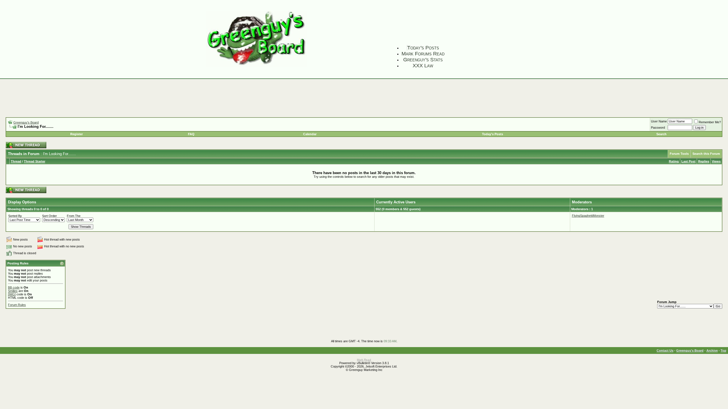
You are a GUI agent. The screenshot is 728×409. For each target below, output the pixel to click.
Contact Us (665, 350)
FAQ (191, 134)
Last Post (688, 161)
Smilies (13, 291)
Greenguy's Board (26, 122)
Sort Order (49, 216)
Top (723, 350)
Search (661, 134)
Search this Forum (706, 153)
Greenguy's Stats (423, 59)
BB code (14, 287)
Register (76, 134)
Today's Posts (423, 48)
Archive (712, 350)
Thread (16, 161)
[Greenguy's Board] (256, 66)
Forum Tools (679, 153)
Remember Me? (710, 122)
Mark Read (364, 359)
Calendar (310, 134)
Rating (674, 161)
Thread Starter (34, 161)
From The (73, 216)
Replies (703, 161)
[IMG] (12, 294)
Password (658, 127)
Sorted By (15, 216)
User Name (659, 121)
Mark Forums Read (423, 54)
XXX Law (423, 65)
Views (716, 161)
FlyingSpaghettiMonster (588, 215)
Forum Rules (17, 304)
